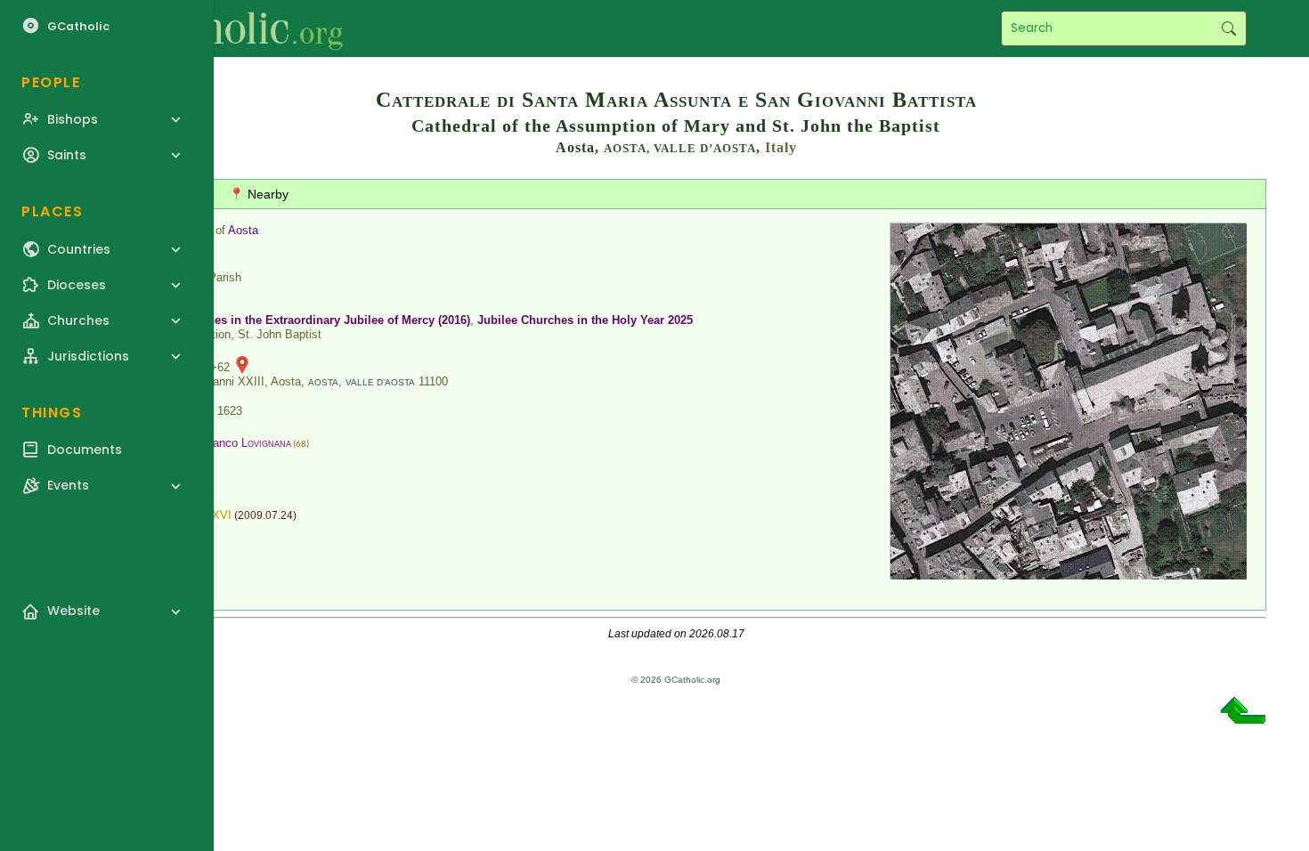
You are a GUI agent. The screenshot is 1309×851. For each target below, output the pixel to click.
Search (1228, 28)
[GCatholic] (219, 28)
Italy (781, 147)
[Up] (1243, 717)
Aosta (243, 230)
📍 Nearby (259, 194)
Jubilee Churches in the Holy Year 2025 (585, 320)
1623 (229, 410)
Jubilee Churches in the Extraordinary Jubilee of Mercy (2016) (300, 320)
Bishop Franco (227, 443)
